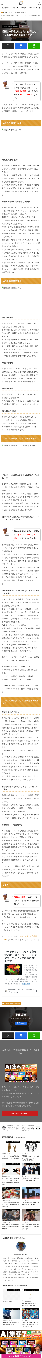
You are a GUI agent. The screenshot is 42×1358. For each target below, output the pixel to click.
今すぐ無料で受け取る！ (20, 1113)
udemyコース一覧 (34, 8)
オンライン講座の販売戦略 (10, 26)
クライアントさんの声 (19, 8)
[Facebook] (21, 1023)
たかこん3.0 (5, 8)
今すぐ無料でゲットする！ (21, 1356)
